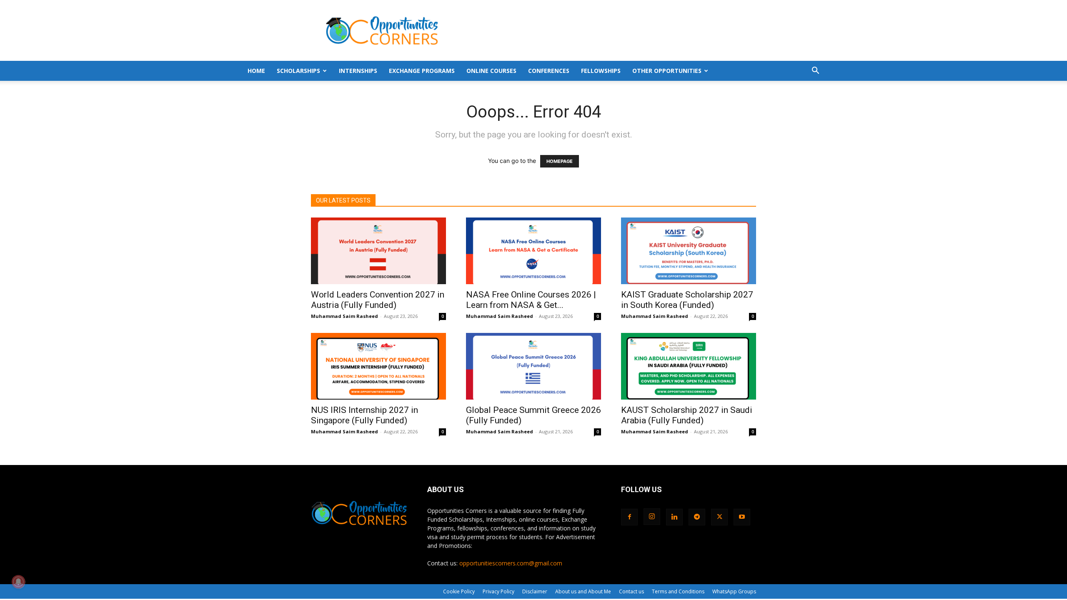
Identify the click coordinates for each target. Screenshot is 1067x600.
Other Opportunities (666, 71)
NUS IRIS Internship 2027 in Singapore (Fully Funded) (364, 415)
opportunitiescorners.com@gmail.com (510, 563)
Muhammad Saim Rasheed (344, 316)
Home (256, 71)
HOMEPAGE (559, 161)
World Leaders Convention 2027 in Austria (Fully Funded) (377, 300)
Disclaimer (534, 591)
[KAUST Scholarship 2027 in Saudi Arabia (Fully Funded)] (688, 366)
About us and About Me (583, 591)
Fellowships (601, 71)
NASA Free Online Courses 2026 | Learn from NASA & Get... (531, 300)
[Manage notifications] (18, 581)
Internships (358, 71)
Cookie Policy (459, 591)
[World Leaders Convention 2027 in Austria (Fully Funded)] (378, 251)
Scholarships (298, 71)
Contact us (631, 591)
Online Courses (491, 71)
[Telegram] (697, 517)
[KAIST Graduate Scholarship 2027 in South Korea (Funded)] (688, 251)
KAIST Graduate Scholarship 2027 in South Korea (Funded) (687, 300)
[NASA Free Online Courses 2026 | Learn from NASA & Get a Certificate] (533, 251)
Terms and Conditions (678, 591)
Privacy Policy (498, 591)
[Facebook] (629, 517)
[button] (815, 71)
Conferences (548, 71)
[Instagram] (652, 516)
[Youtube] (742, 517)
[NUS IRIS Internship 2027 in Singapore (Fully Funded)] (378, 366)
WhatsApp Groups (734, 591)
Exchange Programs (422, 71)
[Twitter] (719, 517)
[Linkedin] (674, 517)
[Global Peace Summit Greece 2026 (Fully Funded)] (533, 366)
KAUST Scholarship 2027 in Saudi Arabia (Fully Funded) (686, 415)
